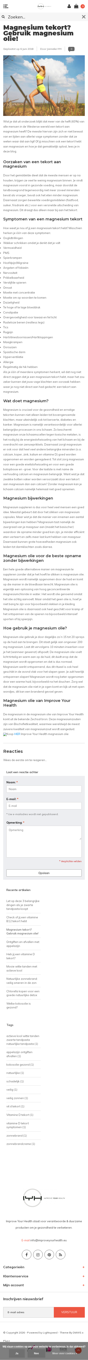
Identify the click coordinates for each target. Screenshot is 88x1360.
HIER (17, 734)
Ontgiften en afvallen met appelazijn (22, 944)
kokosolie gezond (20, 1064)
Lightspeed (50, 1332)
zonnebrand (16, 1135)
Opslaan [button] (44, 873)
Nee (36, 1353)
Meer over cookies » (64, 1353)
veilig (11, 1089)
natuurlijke (15, 1073)
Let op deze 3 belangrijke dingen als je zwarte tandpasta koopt (23, 904)
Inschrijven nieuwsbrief (23, 1299)
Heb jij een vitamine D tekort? (20, 956)
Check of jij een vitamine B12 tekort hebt (22, 919)
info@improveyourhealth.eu (48, 1240)
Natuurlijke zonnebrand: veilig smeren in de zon (22, 980)
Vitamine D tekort (19, 1114)
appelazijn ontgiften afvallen (19, 1054)
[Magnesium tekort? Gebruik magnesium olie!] (44, 87)
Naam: (12, 782)
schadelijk (15, 1081)
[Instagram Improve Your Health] (38, 1254)
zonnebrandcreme (20, 1144)
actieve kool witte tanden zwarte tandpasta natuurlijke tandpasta (22, 1039)
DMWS (77, 1332)
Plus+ (6, 1340)
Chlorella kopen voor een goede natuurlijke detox (23, 993)
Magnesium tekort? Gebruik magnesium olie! (38, 33)
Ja (16, 1353)
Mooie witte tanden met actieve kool (21, 968)
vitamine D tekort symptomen (17, 1125)
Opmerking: (15, 822)
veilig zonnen (17, 1098)
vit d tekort (15, 1106)
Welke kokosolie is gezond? (18, 1005)
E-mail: (12, 799)
